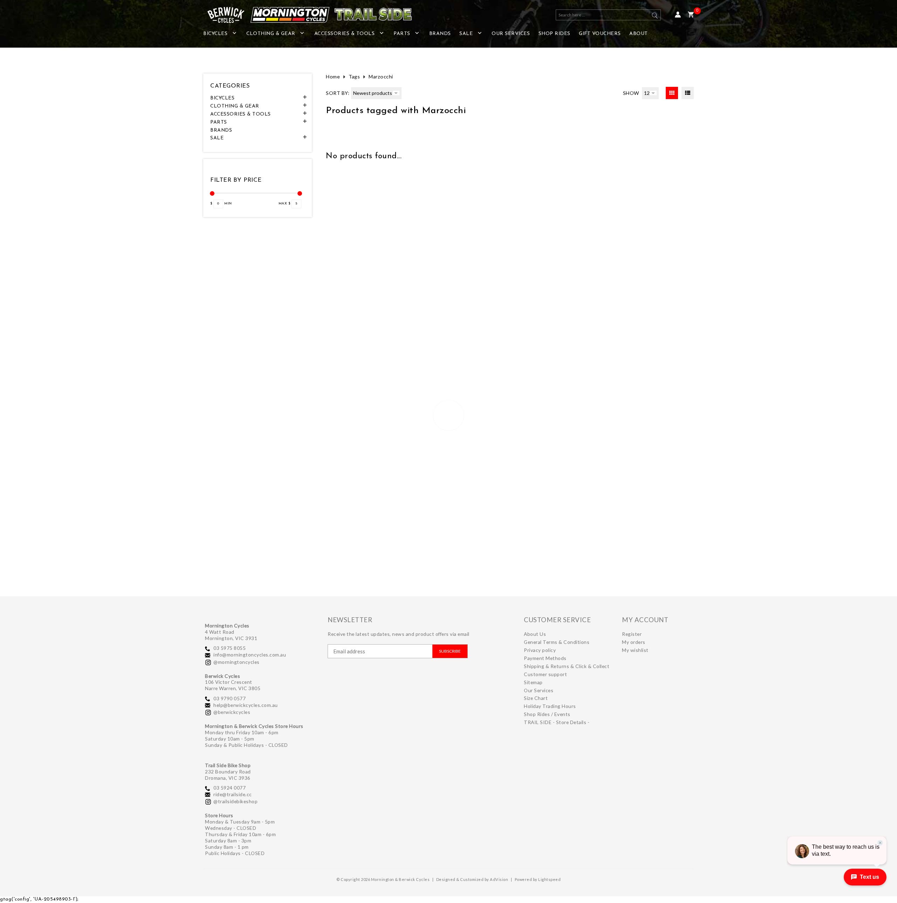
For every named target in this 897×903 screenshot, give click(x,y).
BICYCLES (215, 34)
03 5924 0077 (229, 788)
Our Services (511, 34)
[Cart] (691, 15)
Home (333, 76)
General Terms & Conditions (556, 642)
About (638, 34)
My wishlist (635, 650)
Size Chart (536, 698)
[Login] (678, 15)
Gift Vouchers (600, 34)
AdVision (499, 879)
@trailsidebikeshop (235, 801)
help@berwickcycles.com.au (245, 705)
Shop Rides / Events (547, 714)
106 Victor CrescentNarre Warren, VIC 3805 (232, 685)
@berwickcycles (231, 712)
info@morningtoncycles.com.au (249, 655)
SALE (466, 34)
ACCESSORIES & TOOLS (344, 34)
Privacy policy (540, 650)
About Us (535, 634)
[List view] (688, 93)
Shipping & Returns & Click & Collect (566, 666)
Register (632, 634)
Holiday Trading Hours (550, 706)
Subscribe (450, 651)
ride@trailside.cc (232, 794)
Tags (354, 76)
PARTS (401, 34)
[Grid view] (672, 93)
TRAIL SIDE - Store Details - (556, 722)
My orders (633, 642)
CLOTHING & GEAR (270, 34)
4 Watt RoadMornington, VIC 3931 (231, 635)
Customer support (545, 674)
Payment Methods (545, 658)
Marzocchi (381, 76)
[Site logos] (304, 15)
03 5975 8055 (229, 648)
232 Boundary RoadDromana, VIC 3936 (228, 775)
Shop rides (554, 34)
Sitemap (533, 682)
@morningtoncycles (236, 662)
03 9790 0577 (229, 698)
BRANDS (440, 34)
